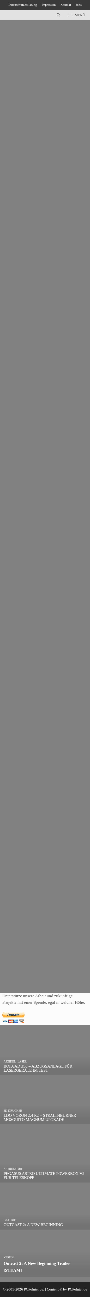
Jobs (79, 4)
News (15, 143)
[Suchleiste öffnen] (58, 15)
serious (10, 156)
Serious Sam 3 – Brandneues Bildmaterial (36, 750)
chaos (15, 282)
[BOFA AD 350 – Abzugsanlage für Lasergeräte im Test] (45, 1071)
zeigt (65, 663)
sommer (42, 974)
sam (71, 150)
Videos (26, 143)
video (56, 663)
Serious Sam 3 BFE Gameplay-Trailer (33, 494)
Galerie (16, 899)
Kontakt (65, 4)
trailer (38, 282)
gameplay (18, 533)
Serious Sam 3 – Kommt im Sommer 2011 (37, 940)
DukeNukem (44, 150)
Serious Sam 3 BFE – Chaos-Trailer (32, 243)
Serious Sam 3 (16, 871)
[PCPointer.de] (14, 15)
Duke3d (27, 150)
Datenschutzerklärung (22, 4)
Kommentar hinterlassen (23, 110)
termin (38, 407)
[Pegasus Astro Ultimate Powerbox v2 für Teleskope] (45, 1179)
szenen (44, 663)
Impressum (49, 4)
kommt (16, 974)
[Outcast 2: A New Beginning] (45, 1226)
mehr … (43, 130)
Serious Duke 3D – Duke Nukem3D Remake (39, 116)
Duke (15, 150)
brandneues (19, 784)
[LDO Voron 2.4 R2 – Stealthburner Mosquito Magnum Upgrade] (45, 1121)
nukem (61, 150)
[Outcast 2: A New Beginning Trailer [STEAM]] (45, 1273)
